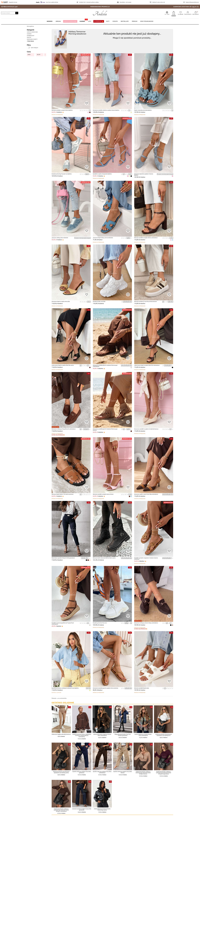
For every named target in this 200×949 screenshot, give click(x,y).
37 (82, 110)
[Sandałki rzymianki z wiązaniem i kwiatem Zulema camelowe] (153, 529)
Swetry (29, 37)
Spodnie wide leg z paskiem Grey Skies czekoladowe (102, 772)
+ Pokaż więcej (30, 41)
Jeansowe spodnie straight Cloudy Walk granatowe (81, 809)
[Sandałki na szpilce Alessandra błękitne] (112, 145)
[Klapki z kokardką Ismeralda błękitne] (153, 81)
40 (87, 110)
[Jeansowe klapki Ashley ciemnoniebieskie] (112, 209)
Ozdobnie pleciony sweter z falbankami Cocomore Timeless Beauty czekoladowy (81, 735)
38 (84, 110)
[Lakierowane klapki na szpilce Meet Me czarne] (71, 336)
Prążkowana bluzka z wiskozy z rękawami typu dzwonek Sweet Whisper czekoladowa (61, 810)
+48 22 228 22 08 (158, 2)
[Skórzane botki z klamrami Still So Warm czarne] (112, 529)
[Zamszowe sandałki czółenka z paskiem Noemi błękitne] (112, 81)
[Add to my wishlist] (87, 103)
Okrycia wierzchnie (70, 21)
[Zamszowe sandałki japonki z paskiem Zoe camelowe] (112, 659)
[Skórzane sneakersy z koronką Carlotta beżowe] (153, 272)
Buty (107, 21)
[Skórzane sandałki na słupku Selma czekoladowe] (153, 209)
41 (89, 110)
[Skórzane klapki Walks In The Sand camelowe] (71, 465)
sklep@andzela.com (194, 2)
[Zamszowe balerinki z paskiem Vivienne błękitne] (153, 145)
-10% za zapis (125, 2)
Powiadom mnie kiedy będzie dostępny (165, 174)
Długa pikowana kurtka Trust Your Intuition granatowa (123, 735)
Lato (89, 21)
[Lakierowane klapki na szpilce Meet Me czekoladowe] (153, 336)
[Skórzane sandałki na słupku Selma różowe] (112, 465)
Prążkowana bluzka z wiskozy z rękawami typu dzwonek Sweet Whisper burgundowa (163, 773)
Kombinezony (30, 35)
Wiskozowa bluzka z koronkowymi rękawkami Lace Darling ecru (163, 735)
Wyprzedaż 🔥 (98, 21)
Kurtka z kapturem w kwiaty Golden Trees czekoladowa (143, 735)
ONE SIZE (88, 688)
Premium (134, 21)
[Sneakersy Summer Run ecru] (112, 594)
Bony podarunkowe (146, 21)
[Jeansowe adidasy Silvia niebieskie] (71, 209)
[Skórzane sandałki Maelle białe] (153, 659)
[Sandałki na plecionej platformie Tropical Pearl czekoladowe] (71, 594)
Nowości (49, 21)
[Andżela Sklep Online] (100, 13)
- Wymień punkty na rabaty (89, 2)
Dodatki (115, 21)
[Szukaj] (16, 13)
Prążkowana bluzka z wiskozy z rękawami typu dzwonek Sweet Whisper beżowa (143, 773)
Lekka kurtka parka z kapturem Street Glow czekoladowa (102, 735)
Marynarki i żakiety (32, 39)
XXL (89, 558)
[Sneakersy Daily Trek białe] (112, 272)
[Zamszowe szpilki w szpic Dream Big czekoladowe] (153, 465)
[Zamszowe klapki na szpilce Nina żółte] (71, 272)
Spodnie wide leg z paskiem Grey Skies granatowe (81, 772)
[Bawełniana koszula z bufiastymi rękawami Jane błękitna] (71, 659)
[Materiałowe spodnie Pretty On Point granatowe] (71, 529)
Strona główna (30, 26)
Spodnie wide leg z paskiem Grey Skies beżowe (122, 772)
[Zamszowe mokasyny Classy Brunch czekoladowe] (71, 400)
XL (87, 558)
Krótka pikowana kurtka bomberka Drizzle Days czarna (102, 809)
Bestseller (55, 427)
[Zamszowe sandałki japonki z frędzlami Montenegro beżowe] (112, 400)
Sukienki (82, 21)
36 (80, 110)
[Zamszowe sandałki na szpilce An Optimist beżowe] (153, 400)
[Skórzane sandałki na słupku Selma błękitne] (71, 81)
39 (86, 110)
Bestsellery (125, 21)
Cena (29, 51)
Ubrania (58, 21)
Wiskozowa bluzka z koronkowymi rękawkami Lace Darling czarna (61, 772)
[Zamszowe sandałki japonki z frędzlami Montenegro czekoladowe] (112, 336)
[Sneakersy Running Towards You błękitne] (71, 145)
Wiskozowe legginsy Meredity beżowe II (61, 734)
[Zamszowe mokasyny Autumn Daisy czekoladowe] (153, 594)
